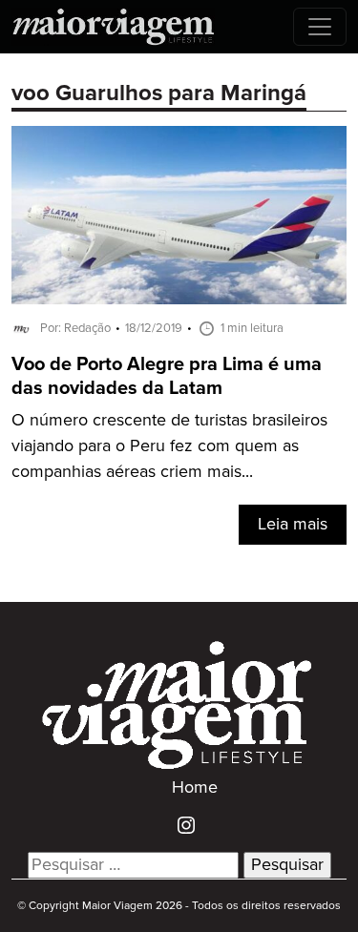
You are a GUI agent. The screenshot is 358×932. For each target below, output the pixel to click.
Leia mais (292, 524)
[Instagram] (179, 825)
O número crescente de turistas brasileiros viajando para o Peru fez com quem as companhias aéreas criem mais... (169, 446)
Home (195, 787)
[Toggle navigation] (320, 27)
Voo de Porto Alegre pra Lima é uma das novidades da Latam (166, 377)
